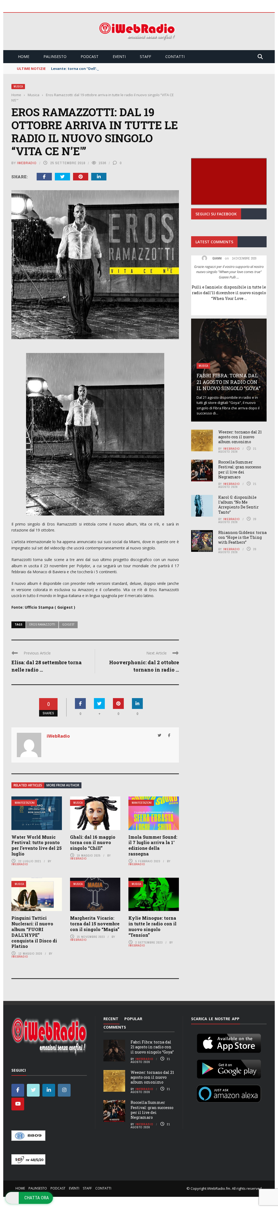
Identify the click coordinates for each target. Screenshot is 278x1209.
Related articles (28, 785)
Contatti (175, 56)
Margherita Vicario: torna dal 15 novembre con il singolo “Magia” (94, 923)
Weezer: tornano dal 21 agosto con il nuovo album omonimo (240, 436)
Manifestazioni (25, 803)
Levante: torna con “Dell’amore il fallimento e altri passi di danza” (111, 68)
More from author (62, 785)
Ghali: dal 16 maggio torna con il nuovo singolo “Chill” (92, 842)
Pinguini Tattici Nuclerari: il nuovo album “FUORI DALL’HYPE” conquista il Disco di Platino (34, 932)
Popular (133, 1018)
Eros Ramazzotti (42, 624)
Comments (114, 1027)
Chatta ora (36, 1197)
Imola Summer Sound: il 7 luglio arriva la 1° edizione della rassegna (152, 845)
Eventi (119, 56)
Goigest (68, 624)
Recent (110, 1018)
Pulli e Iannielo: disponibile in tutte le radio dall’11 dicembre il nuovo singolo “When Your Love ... (229, 292)
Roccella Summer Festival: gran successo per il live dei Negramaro (239, 469)
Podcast (90, 56)
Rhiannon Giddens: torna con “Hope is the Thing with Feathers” (242, 537)
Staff (145, 56)
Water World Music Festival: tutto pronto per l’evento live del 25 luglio (36, 845)
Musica (18, 86)
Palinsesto (55, 56)
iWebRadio (27, 163)
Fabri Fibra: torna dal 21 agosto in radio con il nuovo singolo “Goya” (228, 381)
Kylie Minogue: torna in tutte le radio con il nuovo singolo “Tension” (152, 926)
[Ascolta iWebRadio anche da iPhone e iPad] (229, 1042)
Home (23, 56)
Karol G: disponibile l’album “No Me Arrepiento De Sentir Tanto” (238, 505)
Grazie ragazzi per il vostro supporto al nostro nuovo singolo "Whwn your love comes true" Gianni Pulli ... (229, 272)
